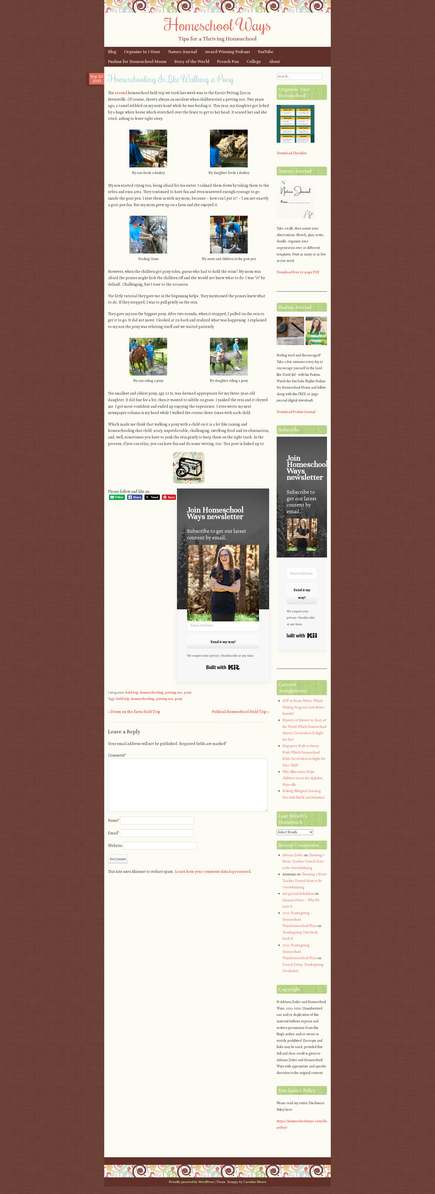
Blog (112, 51)
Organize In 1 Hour (142, 51)
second (121, 93)
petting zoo (173, 692)
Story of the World (191, 61)
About (274, 61)
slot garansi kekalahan (298, 893)
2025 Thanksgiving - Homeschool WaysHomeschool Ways (299, 919)
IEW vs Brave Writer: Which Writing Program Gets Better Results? (303, 707)
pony (188, 692)
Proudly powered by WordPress (191, 1182)
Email (113, 833)
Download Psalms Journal (296, 411)
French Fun (228, 61)
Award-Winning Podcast (227, 51)
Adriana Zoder (292, 855)
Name (113, 820)
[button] (223, 584)
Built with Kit (223, 667)
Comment (117, 755)
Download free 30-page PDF (298, 272)
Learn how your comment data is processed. (213, 871)
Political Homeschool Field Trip (240, 712)
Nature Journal (182, 51)
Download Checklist (292, 153)
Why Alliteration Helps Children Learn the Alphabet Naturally (302, 778)
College (254, 61)
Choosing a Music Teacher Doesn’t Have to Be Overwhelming (303, 861)
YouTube (265, 51)
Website (115, 845)
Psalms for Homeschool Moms (137, 61)
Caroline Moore (254, 1182)
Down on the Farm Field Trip (134, 712)
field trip (131, 692)
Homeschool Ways (217, 24)
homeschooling (151, 692)
